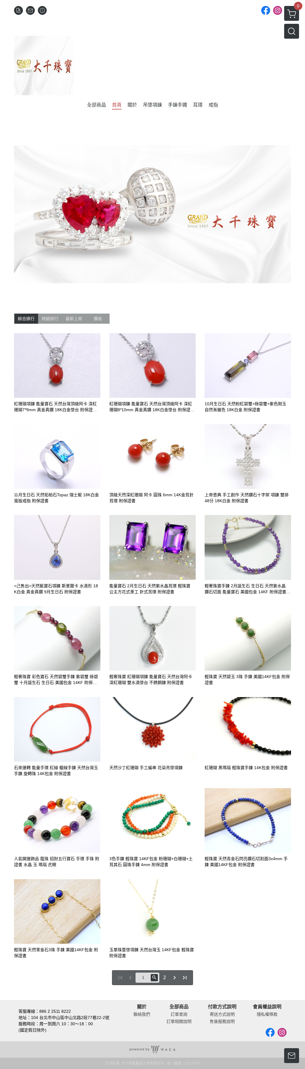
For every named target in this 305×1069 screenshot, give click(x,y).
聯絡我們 (141, 1014)
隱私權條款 (267, 1014)
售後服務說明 (222, 1021)
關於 (142, 1006)
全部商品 (179, 1006)
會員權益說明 (267, 1006)
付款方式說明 (222, 1006)
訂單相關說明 (179, 1021)
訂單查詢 (179, 1014)
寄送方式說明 (222, 1014)
